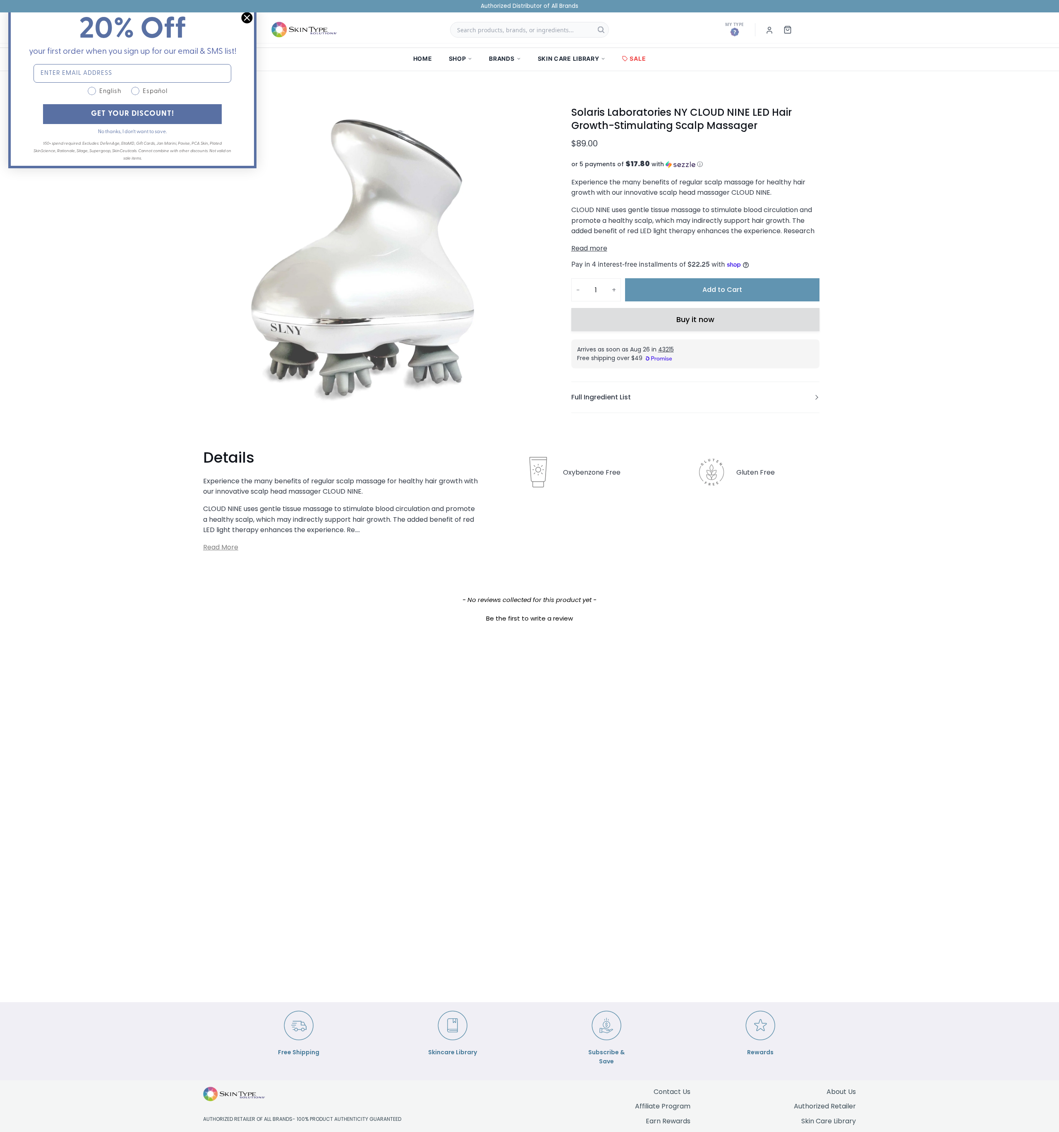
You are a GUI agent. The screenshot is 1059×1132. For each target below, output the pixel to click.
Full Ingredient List (601, 397)
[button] (695, 164)
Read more (589, 248)
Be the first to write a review (529, 618)
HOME (422, 58)
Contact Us (672, 1091)
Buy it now (695, 319)
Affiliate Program (662, 1106)
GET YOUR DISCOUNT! (132, 114)
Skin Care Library (828, 1121)
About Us (841, 1091)
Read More (220, 547)
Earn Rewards (668, 1121)
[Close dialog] (247, 18)
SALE (638, 58)
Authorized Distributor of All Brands (529, 6)
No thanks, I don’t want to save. (132, 131)
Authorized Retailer (825, 1106)
